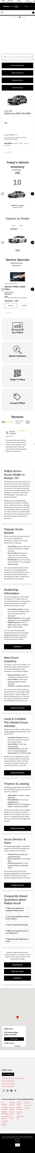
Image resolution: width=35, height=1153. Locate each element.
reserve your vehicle (21, 806)
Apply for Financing (18, 828)
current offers (25, 620)
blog (20, 627)
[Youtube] (11, 1091)
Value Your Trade (17, 971)
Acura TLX (21, 570)
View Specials (17, 965)
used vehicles (10, 731)
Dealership (28, 1099)
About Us (27, 1102)
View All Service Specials (16, 263)
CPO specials (26, 753)
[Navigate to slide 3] (15, 17)
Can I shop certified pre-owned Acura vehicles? (17, 918)
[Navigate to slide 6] (22, 17)
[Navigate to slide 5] (19, 17)
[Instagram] (7, 1091)
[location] (34, 1)
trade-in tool (12, 624)
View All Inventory (16, 169)
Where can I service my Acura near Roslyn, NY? (17, 932)
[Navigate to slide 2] (12, 17)
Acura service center (13, 846)
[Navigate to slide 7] (24, 17)
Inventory (6, 1099)
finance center (11, 787)
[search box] (17, 56)
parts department (13, 865)
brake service (14, 873)
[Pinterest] (15, 1091)
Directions (27, 1108)
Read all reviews (28, 422)
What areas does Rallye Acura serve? (17, 940)
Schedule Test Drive (17, 708)
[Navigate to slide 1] (10, 17)
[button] (18, 1017)
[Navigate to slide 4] (17, 17)
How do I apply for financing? (17, 925)
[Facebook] (4, 1091)
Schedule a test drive (23, 686)
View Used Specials (17, 773)
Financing (20, 1099)
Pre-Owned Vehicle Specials (5, 1123)
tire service (26, 873)
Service (13, 1099)
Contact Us (17, 646)
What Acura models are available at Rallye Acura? (15, 909)
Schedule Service (16, 265)
